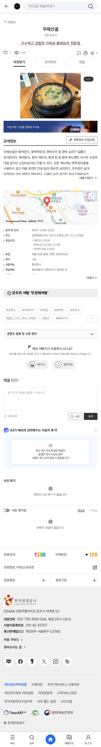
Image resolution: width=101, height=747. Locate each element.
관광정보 (9, 580)
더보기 (92, 318)
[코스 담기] (84, 53)
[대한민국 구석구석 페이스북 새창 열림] (20, 661)
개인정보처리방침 (15, 684)
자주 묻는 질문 (46, 701)
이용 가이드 (11, 639)
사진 (77, 416)
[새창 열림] (15, 713)
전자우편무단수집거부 (18, 701)
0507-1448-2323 (43, 230)
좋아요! (41, 364)
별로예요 (68, 364)
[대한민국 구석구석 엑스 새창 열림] (44, 661)
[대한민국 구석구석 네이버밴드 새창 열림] (67, 661)
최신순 (81, 510)
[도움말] (5, 416)
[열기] (92, 334)
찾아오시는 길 (13, 647)
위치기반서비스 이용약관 (63, 684)
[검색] (90, 6)
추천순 (94, 510)
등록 (90, 416)
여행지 (11, 22)
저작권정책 (45, 693)
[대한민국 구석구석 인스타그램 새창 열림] (56, 661)
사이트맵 (66, 701)
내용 (86, 178)
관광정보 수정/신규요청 (19, 567)
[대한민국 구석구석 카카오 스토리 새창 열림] (32, 661)
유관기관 (61, 580)
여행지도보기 (91, 196)
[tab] (13, 740)
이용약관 (37, 684)
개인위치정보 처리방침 (18, 693)
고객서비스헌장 (67, 693)
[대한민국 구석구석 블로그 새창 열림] (9, 661)
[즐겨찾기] (77, 53)
